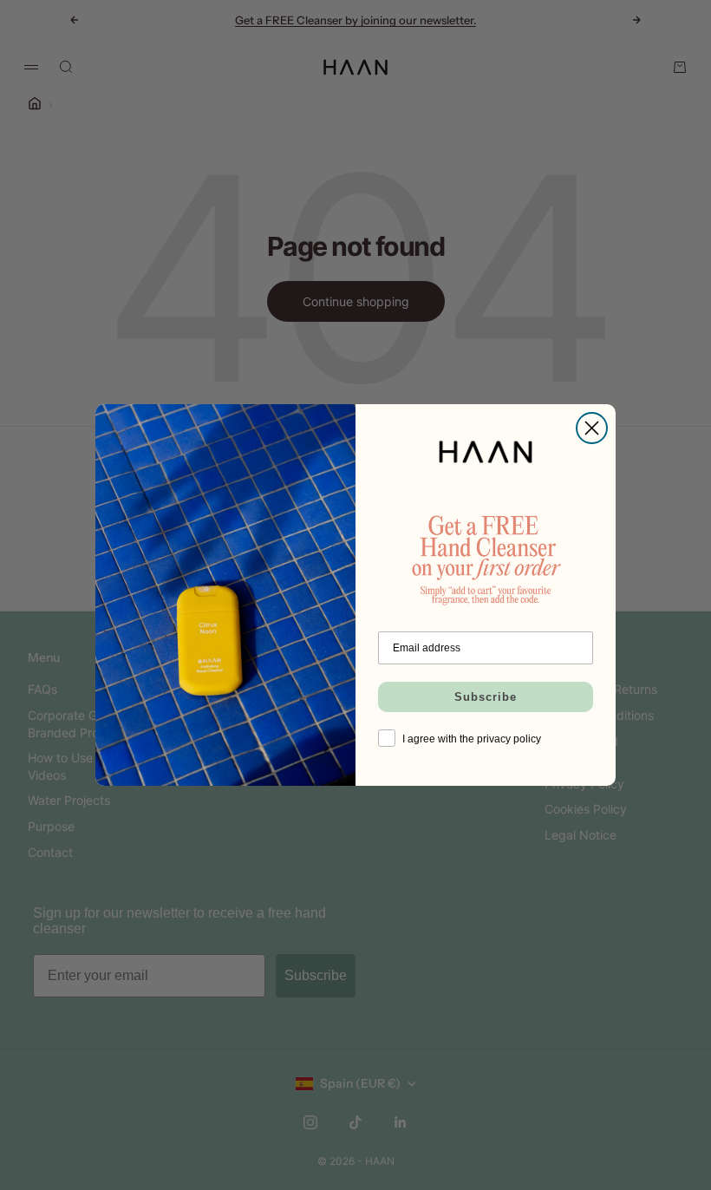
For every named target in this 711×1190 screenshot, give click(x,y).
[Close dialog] (592, 428)
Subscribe (485, 696)
